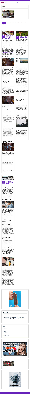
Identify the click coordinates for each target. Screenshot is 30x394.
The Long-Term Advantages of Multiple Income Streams (11, 314)
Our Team (5, 331)
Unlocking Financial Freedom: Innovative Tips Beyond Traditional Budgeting (14, 317)
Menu (17, 2)
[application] (15, 349)
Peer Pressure (6, 332)
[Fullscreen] (26, 355)
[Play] (3, 355)
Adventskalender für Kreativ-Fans (8, 52)
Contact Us (5, 328)
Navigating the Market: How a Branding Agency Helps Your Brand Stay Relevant (14, 318)
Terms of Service (6, 335)
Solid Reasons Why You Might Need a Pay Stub (9, 182)
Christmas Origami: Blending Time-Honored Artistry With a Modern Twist (7, 37)
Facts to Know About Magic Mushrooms (23, 37)
